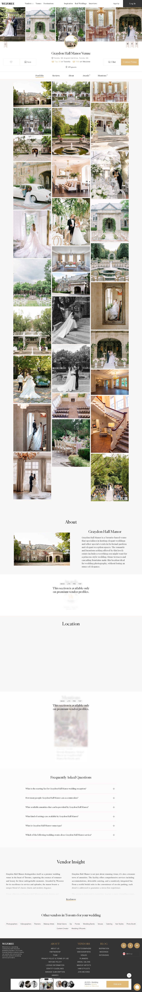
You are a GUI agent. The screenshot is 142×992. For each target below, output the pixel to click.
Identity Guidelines (55, 968)
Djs (71, 924)
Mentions (102, 76)
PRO (74, 584)
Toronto (32, 9)
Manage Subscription (55, 972)
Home (4, 9)
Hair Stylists (119, 924)
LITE (68, 584)
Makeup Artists (49, 924)
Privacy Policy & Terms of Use (55, 958)
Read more (71, 899)
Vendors (13, 9)
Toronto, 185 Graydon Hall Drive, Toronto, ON (71, 58)
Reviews (56, 76)
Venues (38, 3)
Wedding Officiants (78, 928)
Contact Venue (130, 62)
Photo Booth (131, 924)
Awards (86, 76)
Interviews (93, 3)
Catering (109, 924)
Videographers (25, 924)
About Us (55, 948)
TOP (79, 584)
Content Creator (62, 928)
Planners (37, 924)
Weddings (104, 952)
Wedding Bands (89, 924)
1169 (77, 62)
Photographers (11, 924)
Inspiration (68, 3)
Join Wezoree (84, 972)
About (71, 76)
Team (55, 955)
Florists (77, 924)
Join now (117, 984)
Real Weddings (81, 3)
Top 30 (58, 62)
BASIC (63, 584)
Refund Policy (55, 962)
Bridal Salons (62, 924)
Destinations (49, 3)
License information (55, 965)
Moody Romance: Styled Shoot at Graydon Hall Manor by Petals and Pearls (70, 755)
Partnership (55, 952)
